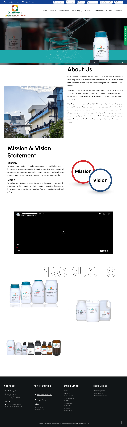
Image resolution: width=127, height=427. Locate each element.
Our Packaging (76, 11)
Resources (70, 2)
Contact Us (119, 11)
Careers (109, 11)
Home (44, 11)
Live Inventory (93, 2)
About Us (53, 11)
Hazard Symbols (99, 391)
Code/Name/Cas (107, 2)
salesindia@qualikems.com (44, 394)
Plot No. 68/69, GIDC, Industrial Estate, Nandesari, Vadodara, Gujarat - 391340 (12, 396)
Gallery (88, 11)
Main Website (59, 2)
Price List (81, 2)
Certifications (99, 11)
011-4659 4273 (40, 409)
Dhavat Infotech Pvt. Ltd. (81, 423)
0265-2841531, (40, 408)
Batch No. (119, 2)
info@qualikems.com (42, 400)
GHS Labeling (98, 393)
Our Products (64, 11)
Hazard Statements (100, 396)
